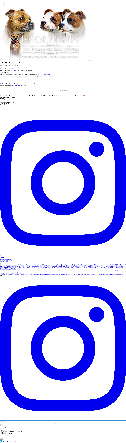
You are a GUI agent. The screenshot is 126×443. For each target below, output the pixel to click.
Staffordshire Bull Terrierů (16, 85)
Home (3, 1)
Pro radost (3, 5)
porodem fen (14, 70)
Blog (2, 6)
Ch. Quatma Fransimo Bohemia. (45, 74)
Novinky (3, 2)
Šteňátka (3, 4)
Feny (3, 3)
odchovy (3, 83)
